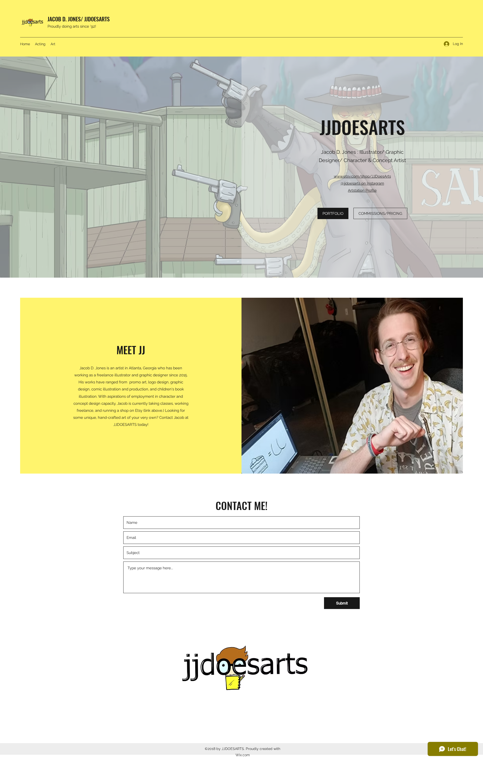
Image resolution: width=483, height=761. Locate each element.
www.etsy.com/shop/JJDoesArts (362, 176)
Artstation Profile (362, 190)
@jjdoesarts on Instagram (362, 183)
